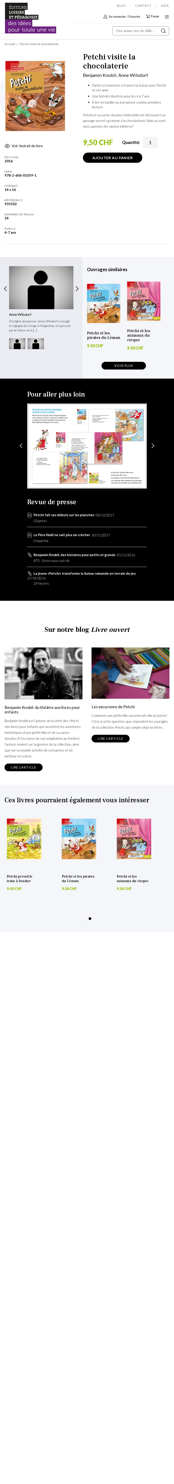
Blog (121, 5)
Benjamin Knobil (99, 75)
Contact (143, 5)
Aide (165, 5)
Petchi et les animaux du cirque (138, 335)
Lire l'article (23, 767)
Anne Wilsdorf (133, 75)
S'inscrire (134, 16)
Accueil (10, 44)
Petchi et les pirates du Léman (103, 335)
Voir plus (123, 365)
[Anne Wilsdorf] (41, 287)
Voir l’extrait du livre (27, 146)
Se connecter (117, 16)
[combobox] (140, 30)
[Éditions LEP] (24, 18)
